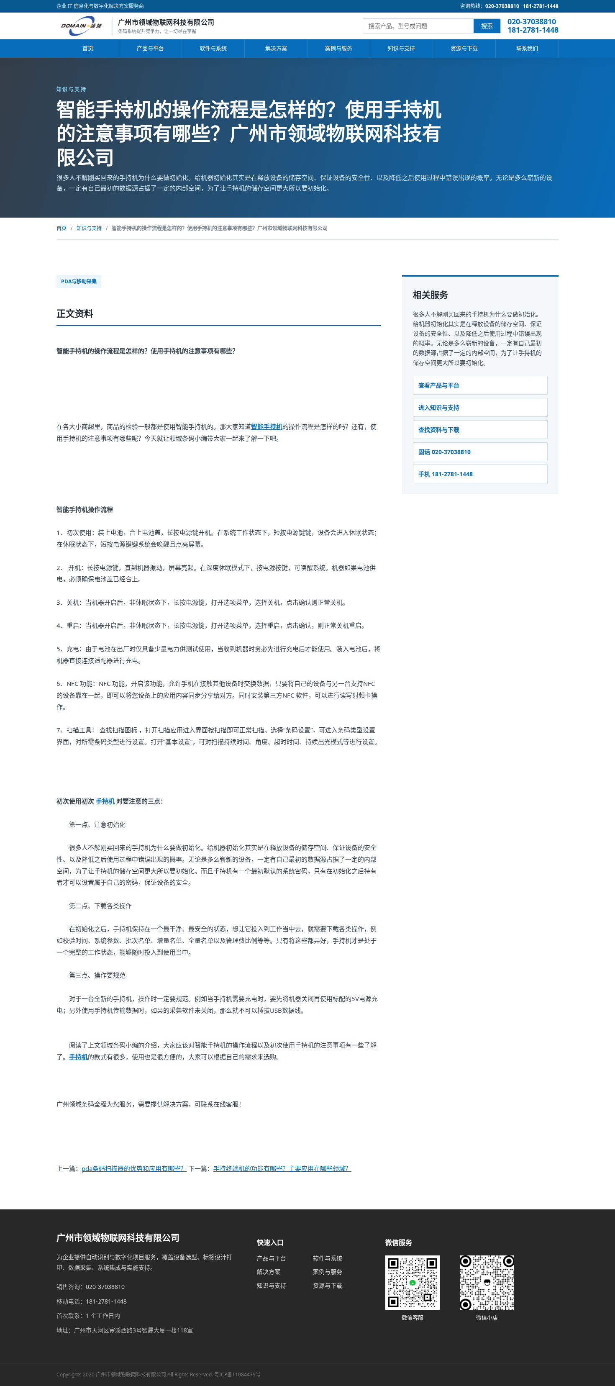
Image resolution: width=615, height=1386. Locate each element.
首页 (87, 48)
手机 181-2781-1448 (445, 474)
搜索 (487, 26)
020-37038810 (502, 6)
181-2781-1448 (541, 6)
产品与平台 (150, 48)
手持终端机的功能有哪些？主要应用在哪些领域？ (282, 1168)
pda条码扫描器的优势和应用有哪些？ (134, 1168)
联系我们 (527, 48)
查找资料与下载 (438, 429)
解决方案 (276, 48)
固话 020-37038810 (444, 452)
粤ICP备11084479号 (237, 1374)
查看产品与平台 (438, 385)
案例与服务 (338, 48)
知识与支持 (401, 48)
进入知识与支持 (438, 407)
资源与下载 (464, 48)
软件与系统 (213, 48)
